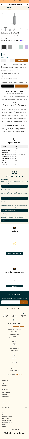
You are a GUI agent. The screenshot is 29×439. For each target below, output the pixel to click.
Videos (3, 400)
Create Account (5, 385)
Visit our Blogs (6, 220)
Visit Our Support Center (8, 186)
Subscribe (4, 426)
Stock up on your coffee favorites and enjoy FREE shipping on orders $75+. (14, 1)
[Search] (25, 4)
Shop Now (9, 9)
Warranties (4, 394)
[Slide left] (1, 29)
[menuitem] (15, 383)
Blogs (3, 398)
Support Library (12, 351)
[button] (1, 4)
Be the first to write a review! (14, 253)
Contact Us (4, 412)
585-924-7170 (16, 326)
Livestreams (4, 424)
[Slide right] (27, 29)
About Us (4, 410)
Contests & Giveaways (6, 403)
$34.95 (7, 86)
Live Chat (22, 326)
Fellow (4, 35)
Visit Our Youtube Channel (9, 210)
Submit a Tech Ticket (20, 351)
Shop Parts (5, 198)
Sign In (3, 383)
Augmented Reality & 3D (7, 402)
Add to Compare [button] (4, 57)
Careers (4, 414)
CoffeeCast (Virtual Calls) (7, 422)
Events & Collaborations (7, 416)
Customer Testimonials (6, 420)
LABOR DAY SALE (9, 7)
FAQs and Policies (5, 418)
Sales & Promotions (6, 392)
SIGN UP (24, 302)
